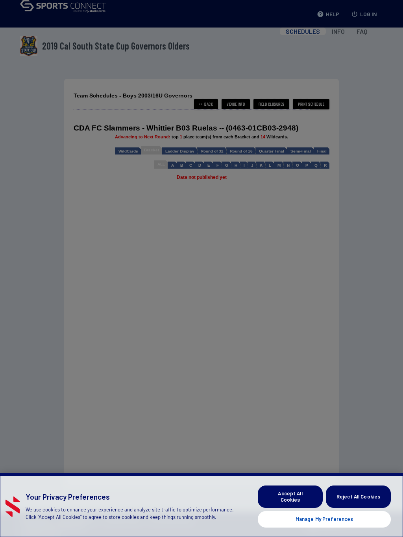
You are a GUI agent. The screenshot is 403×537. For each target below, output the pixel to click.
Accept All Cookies (290, 496)
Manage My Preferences (324, 519)
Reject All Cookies (358, 496)
